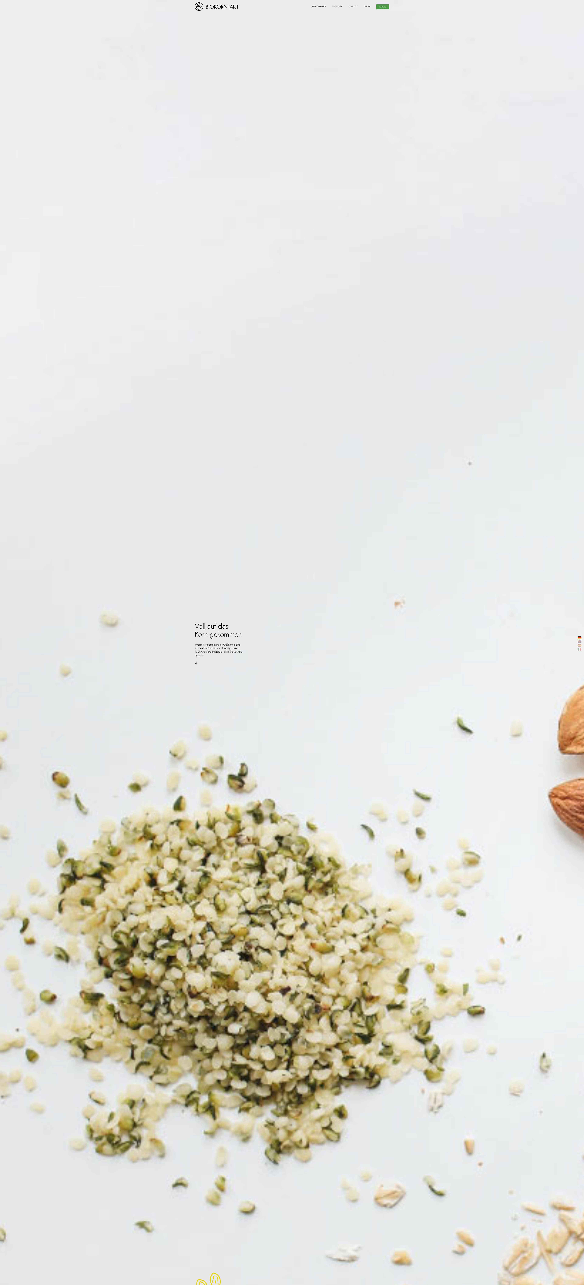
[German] (580, 637)
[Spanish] (580, 645)
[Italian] (580, 649)
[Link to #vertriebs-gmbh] (196, 663)
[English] (580, 641)
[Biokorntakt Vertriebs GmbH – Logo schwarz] (217, 3)
